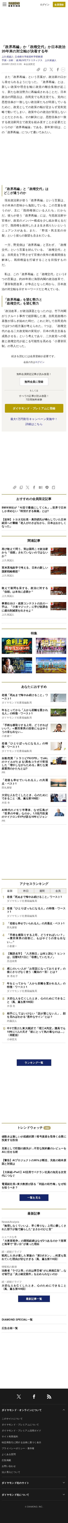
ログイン (44, 4)
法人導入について (11, 1472)
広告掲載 (6, 1460)
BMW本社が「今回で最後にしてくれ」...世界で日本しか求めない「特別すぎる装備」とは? (34, 509)
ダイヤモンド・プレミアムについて (20, 1424)
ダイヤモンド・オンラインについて (22, 1410)
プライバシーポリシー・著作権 (18, 1448)
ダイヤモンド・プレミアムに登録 (34, 408)
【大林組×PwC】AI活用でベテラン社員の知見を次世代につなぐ (34, 1173)
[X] (19, 1397)
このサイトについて (12, 1418)
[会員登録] (59, 4)
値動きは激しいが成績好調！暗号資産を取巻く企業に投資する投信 (34, 1138)
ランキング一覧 (34, 1062)
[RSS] (49, 1397)
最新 (10, 891)
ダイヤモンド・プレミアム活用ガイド (21, 1430)
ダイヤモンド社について (15, 1494)
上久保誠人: (22, 56)
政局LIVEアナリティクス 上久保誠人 (36, 60)
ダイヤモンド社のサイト (15, 1482)
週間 (42, 891)
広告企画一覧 (10, 1328)
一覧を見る (34, 1197)
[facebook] (34, 1397)
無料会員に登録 (34, 381)
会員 (58, 891)
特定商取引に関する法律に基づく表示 (21, 1442)
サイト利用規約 (10, 1436)
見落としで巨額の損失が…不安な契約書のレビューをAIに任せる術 (34, 1150)
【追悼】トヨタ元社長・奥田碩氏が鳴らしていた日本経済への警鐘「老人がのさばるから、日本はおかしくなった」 (34, 522)
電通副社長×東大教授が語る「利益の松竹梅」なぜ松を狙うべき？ (34, 1185)
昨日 (26, 891)
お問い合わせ (9, 1466)
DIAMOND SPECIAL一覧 (17, 1319)
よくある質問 (9, 1454)
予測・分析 (7, 60)
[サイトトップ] (14, 4)
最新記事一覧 (34, 1299)
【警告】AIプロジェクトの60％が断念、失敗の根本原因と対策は (34, 1162)
